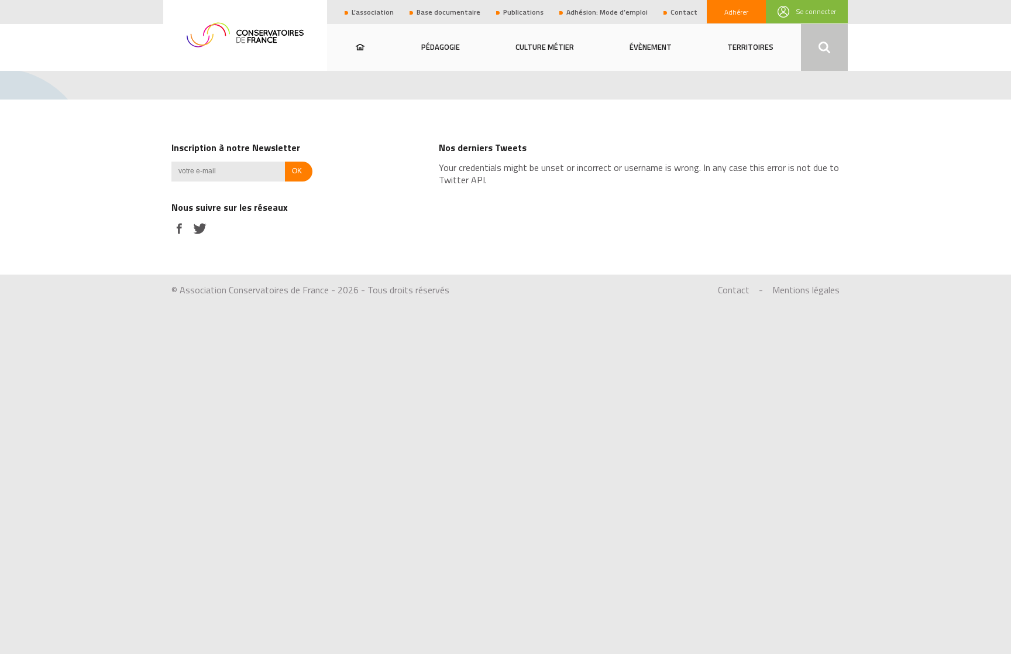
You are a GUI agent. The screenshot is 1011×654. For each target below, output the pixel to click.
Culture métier (544, 47)
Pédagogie (440, 47)
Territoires (750, 47)
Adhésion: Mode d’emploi (607, 12)
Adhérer (736, 12)
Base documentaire (448, 12)
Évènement (651, 47)
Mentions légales (806, 290)
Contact (683, 12)
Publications (523, 12)
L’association (373, 12)
